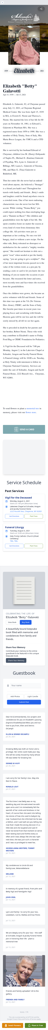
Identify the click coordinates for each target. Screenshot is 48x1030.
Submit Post (24, 702)
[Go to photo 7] (24, 984)
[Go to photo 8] (25, 984)
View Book (12, 622)
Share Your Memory (16, 660)
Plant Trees (34, 516)
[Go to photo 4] (19, 984)
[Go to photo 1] (15, 984)
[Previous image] (5, 970)
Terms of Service (30, 1019)
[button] (24, 971)
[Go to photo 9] (27, 984)
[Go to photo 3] (18, 984)
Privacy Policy (17, 1019)
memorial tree (32, 408)
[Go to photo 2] (16, 984)
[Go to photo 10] (28, 984)
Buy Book (25, 622)
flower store (31, 412)
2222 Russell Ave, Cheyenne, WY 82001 (26, 511)
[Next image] (42, 970)
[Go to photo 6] (22, 984)
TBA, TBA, (14, 541)
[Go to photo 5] (21, 984)
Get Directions (14, 516)
